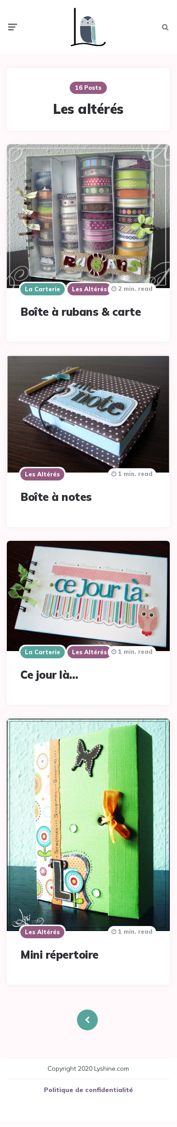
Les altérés (89, 289)
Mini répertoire (59, 954)
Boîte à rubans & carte (80, 311)
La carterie (42, 289)
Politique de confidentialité (88, 1090)
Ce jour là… (49, 674)
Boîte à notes (56, 497)
